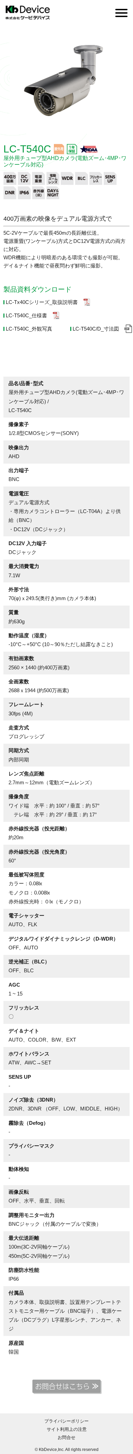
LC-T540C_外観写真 (29, 329)
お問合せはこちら (62, 1386)
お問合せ (66, 1437)
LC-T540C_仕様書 (26, 315)
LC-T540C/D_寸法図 (96, 329)
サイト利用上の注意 (67, 1429)
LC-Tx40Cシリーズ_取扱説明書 (42, 302)
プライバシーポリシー (66, 1421)
